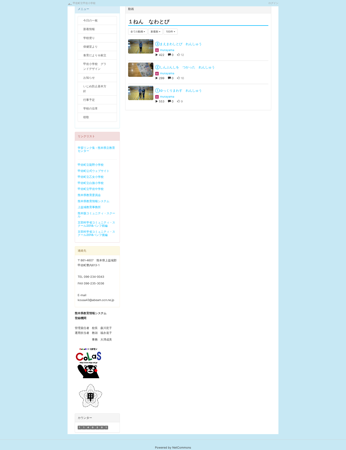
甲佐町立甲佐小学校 (84, 3)
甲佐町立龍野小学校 (91, 164)
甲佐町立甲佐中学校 (91, 189)
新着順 (155, 31)
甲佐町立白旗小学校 (91, 183)
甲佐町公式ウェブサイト (93, 171)
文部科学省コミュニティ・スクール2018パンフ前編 (96, 224)
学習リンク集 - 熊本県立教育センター (96, 149)
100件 (170, 31)
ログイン (273, 2)
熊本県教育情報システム (93, 201)
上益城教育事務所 (89, 207)
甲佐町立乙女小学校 (91, 177)
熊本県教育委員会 (89, 195)
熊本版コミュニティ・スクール (96, 214)
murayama (166, 50)
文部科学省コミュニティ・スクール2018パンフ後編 (96, 233)
